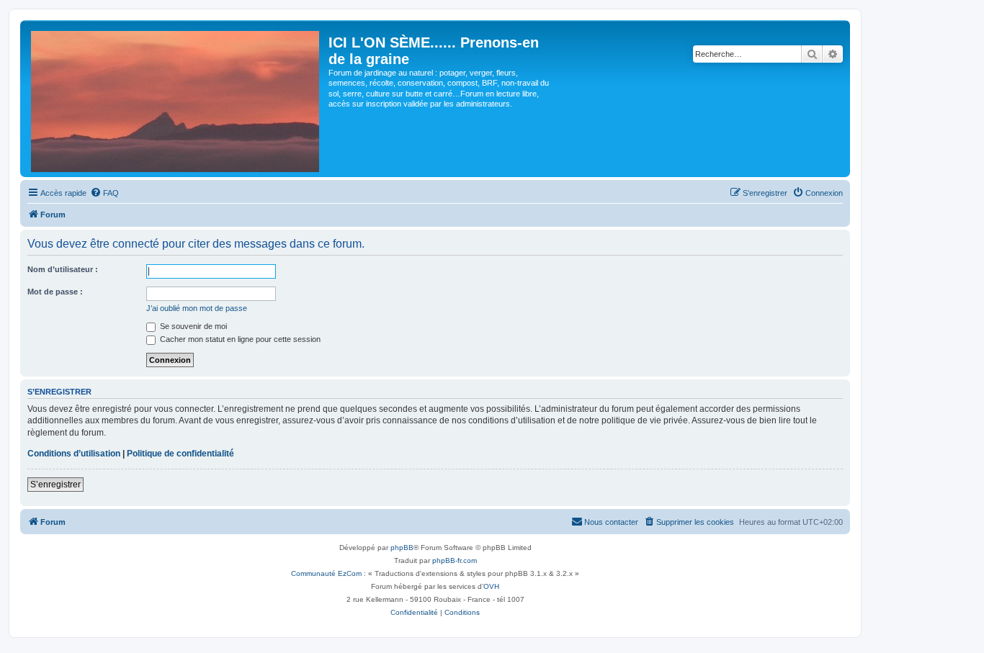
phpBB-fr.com (454, 560)
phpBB (401, 547)
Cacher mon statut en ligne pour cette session (239, 339)
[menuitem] (104, 193)
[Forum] (176, 99)
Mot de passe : (55, 291)
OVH (491, 586)
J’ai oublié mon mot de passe (196, 308)
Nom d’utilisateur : (62, 269)
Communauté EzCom (326, 573)
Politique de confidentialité (180, 454)
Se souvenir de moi (192, 326)
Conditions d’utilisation (73, 454)
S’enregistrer (55, 484)
